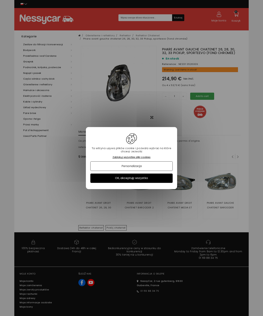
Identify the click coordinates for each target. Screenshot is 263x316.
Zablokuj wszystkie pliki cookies (131, 157)
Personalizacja (131, 166)
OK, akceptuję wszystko (131, 178)
